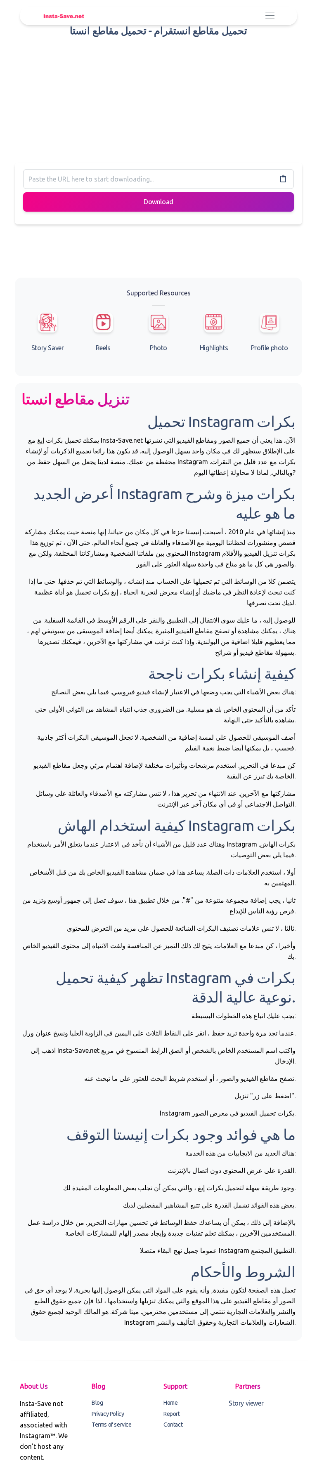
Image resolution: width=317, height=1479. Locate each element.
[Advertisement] (158, 98)
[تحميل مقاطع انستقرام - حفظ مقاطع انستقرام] (63, 16)
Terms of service (112, 1424)
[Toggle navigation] (270, 16)
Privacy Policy (108, 1414)
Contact (172, 1424)
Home (170, 1402)
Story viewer (246, 1403)
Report (171, 1414)
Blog (97, 1402)
